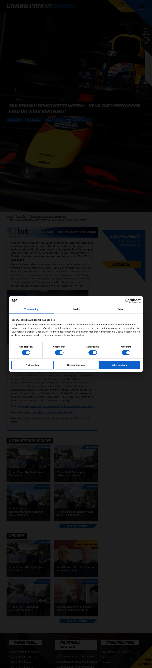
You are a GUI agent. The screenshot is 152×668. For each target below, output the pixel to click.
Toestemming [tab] (31, 309)
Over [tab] (120, 309)
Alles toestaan (119, 365)
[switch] (59, 352)
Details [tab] (76, 309)
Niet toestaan (32, 365)
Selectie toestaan (76, 365)
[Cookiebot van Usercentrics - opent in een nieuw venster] (128, 300)
